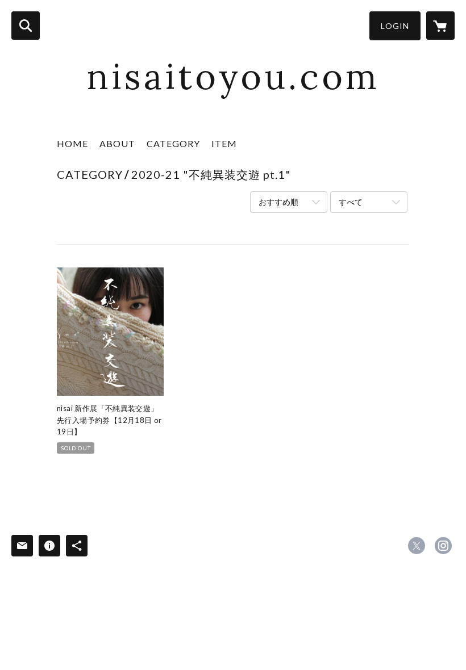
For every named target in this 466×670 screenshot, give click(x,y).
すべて (351, 202)
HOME (72, 143)
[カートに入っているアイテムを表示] (440, 25)
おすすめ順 (278, 202)
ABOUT (117, 143)
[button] (395, 25)
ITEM (224, 143)
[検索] (25, 25)
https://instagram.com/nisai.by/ (443, 545)
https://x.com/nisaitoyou (416, 545)
